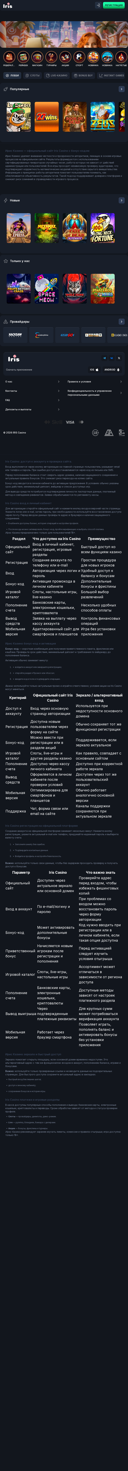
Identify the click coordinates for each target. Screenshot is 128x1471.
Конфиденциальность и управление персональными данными (90, 392)
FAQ (7, 400)
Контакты (11, 390)
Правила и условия (79, 381)
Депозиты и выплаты (18, 409)
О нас (8, 381)
